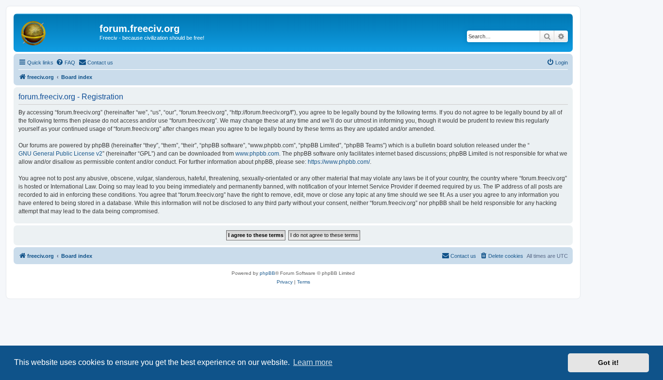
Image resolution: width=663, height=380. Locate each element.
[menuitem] (65, 62)
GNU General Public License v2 (60, 153)
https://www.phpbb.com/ (339, 161)
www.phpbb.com (257, 153)
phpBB (267, 273)
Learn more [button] (312, 362)
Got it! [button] (608, 362)
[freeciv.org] (57, 31)
